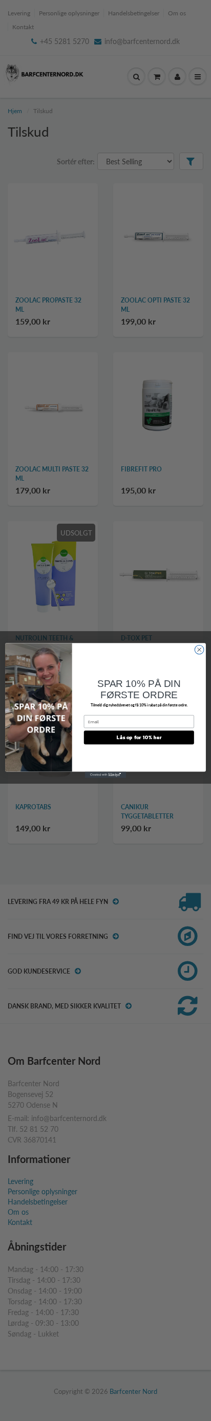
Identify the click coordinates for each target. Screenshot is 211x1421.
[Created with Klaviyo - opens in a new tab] (105, 775)
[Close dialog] (199, 649)
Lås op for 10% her (138, 737)
